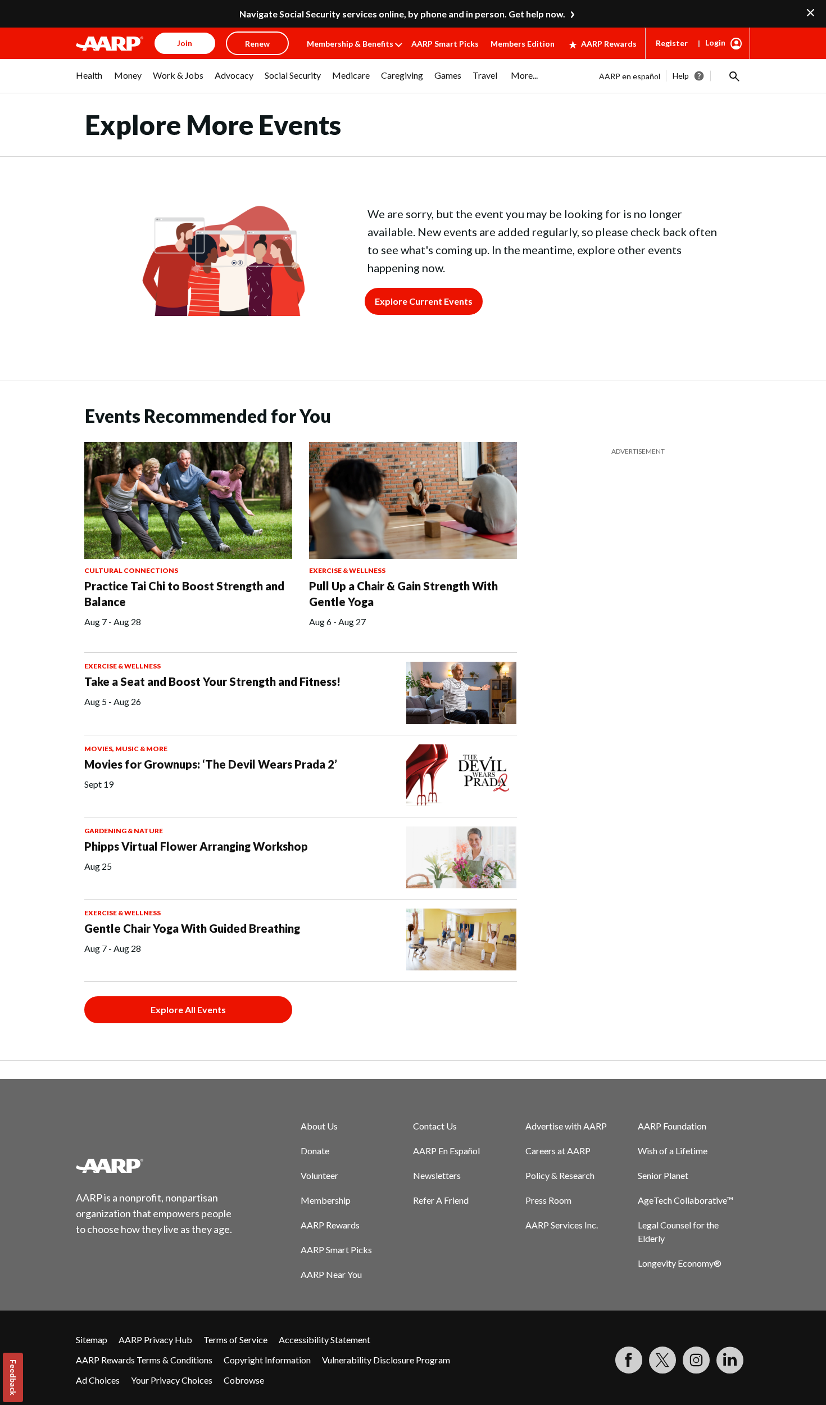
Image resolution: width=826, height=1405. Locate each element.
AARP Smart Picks (445, 43)
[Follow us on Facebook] (628, 1360)
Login (715, 42)
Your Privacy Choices (171, 1380)
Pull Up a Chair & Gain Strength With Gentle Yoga (403, 593)
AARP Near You (331, 1274)
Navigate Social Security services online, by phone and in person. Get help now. (402, 13)
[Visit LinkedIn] (729, 1360)
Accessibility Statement (324, 1339)
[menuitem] (89, 81)
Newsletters (437, 1175)
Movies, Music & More (125, 748)
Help (681, 75)
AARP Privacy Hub (155, 1339)
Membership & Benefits (350, 43)
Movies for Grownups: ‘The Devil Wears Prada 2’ (210, 764)
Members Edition (523, 43)
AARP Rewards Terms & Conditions (144, 1359)
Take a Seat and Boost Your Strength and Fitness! (212, 681)
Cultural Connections (131, 570)
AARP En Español (446, 1150)
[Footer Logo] (154, 1165)
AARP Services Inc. (561, 1224)
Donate (315, 1150)
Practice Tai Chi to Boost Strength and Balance (184, 593)
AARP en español (629, 76)
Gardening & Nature (123, 830)
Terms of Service (235, 1339)
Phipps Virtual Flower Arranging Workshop (196, 846)
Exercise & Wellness (347, 570)
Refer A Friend (441, 1200)
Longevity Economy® (679, 1263)
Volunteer (319, 1175)
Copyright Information (267, 1359)
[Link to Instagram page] (696, 1360)
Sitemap (91, 1339)
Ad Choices (98, 1380)
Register (672, 43)
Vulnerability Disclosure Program (386, 1359)
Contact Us (435, 1126)
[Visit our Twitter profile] (662, 1360)
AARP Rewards (609, 43)
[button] (733, 76)
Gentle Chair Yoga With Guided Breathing (192, 928)
